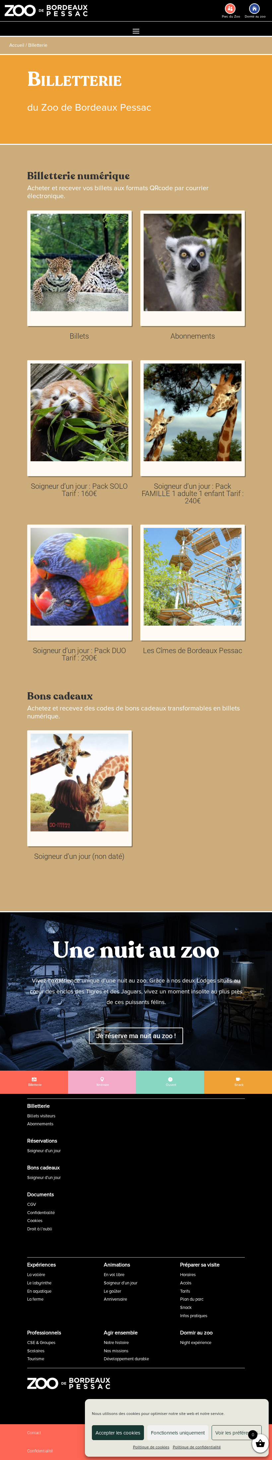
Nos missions (116, 1351)
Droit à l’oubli (39, 1229)
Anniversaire (115, 1299)
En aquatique (39, 1291)
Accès (185, 1283)
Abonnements (40, 1124)
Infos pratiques (193, 1316)
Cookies (34, 1220)
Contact (34, 1433)
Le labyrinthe (39, 1283)
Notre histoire (116, 1342)
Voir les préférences (236, 1433)
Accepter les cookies (118, 1433)
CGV (31, 1204)
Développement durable (126, 1359)
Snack (186, 1307)
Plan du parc (191, 1299)
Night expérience (195, 1342)
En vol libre (114, 1274)
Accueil (16, 45)
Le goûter (112, 1291)
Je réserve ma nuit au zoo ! (136, 1036)
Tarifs (185, 1291)
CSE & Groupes (41, 1342)
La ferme (35, 1299)
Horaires (188, 1274)
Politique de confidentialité (197, 1447)
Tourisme (35, 1359)
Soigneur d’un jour (44, 1150)
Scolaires (35, 1351)
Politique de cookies (151, 1447)
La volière (36, 1274)
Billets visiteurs (41, 1116)
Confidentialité (41, 1212)
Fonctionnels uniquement (178, 1433)
